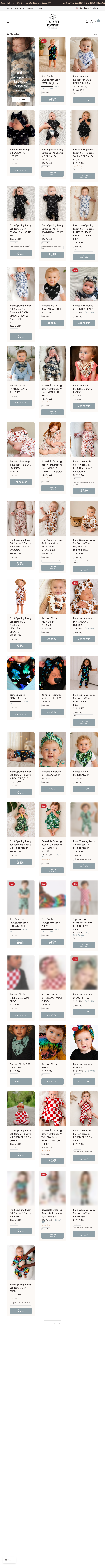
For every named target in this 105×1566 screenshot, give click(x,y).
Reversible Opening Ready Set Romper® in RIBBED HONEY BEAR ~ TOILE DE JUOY (83, 232)
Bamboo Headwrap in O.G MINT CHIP (83, 996)
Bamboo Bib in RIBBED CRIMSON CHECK (19, 998)
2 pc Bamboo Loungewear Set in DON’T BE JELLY (50, 80)
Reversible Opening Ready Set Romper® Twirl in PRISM (51, 1213)
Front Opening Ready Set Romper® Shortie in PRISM (20, 1213)
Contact (40, 8)
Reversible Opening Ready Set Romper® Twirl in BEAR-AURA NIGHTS (83, 154)
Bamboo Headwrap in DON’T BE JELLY (51, 696)
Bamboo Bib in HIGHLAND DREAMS (49, 622)
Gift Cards (19, 8)
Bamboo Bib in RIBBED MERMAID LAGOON (82, 389)
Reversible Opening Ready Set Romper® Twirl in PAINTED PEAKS (51, 390)
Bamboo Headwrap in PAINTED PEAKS (83, 307)
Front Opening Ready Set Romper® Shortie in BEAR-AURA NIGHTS (52, 154)
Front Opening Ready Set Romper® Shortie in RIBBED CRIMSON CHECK (20, 1135)
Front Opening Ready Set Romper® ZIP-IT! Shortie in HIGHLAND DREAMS (20, 625)
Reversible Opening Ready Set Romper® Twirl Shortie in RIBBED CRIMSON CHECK (51, 1137)
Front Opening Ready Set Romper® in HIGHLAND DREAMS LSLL (84, 545)
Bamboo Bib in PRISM (49, 1066)
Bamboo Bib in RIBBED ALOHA (81, 773)
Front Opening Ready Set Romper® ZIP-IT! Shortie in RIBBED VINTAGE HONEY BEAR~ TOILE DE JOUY (20, 314)
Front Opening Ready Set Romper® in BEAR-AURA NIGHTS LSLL (52, 230)
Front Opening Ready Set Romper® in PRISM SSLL (84, 1213)
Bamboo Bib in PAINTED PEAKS (18, 387)
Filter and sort (15, 34)
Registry (30, 8)
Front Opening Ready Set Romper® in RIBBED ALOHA (84, 845)
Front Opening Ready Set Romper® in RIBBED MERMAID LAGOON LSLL (84, 466)
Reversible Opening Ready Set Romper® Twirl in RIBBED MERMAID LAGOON (52, 466)
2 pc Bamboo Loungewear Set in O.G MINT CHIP (19, 923)
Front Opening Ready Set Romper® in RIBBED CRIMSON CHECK (84, 1135)
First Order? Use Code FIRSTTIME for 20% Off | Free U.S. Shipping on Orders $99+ (36, 3)
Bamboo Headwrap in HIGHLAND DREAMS (83, 622)
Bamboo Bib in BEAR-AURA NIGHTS (52, 307)
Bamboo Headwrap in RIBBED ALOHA (51, 773)
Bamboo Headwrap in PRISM (83, 1066)
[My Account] (91, 22)
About (9, 8)
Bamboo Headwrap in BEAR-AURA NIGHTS (20, 153)
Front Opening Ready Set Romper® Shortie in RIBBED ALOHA (20, 845)
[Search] (87, 22)
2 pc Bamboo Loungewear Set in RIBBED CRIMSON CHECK (82, 924)
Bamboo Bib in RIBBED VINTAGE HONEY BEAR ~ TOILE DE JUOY (82, 81)
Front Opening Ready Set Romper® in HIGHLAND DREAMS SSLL (52, 545)
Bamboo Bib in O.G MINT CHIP (20, 1066)
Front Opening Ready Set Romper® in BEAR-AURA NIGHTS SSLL (20, 230)
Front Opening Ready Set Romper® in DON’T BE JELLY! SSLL (84, 700)
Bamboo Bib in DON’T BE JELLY (18, 696)
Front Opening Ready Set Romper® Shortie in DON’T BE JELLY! (20, 775)
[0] (96, 22)
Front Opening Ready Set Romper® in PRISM (20, 1288)
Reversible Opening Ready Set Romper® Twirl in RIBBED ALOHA (51, 846)
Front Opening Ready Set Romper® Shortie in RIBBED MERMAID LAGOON (20, 545)
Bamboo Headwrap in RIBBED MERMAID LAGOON (20, 465)
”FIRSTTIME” (21, 99)
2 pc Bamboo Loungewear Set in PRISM (50, 923)
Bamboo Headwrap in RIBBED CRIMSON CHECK (52, 998)
